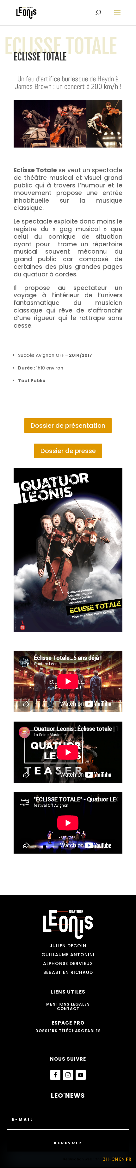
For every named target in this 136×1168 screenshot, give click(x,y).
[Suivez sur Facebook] (55, 1075)
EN (122, 1159)
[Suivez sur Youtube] (81, 1075)
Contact (68, 1008)
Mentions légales (68, 1004)
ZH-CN (110, 1159)
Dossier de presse (68, 450)
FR (128, 1159)
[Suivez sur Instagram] (68, 1075)
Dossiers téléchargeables (68, 1030)
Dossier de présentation (68, 425)
